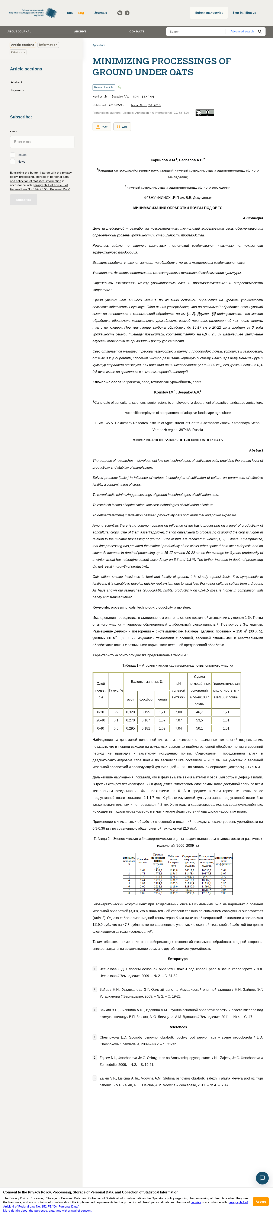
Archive (80, 31)
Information (48, 44)
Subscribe (23, 199)
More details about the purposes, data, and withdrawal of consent (47, 1210)
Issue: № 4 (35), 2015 (146, 105)
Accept (261, 1201)
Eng (81, 13)
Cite (125, 126)
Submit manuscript (209, 12)
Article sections (22, 44)
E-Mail (14, 131)
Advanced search (242, 31)
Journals (100, 12)
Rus (70, 13)
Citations (18, 52)
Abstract (16, 82)
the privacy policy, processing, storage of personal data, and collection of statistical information (41, 176)
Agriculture (99, 45)
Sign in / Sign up (244, 12)
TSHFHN (148, 96)
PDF (105, 126)
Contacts (136, 31)
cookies (196, 1202)
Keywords (17, 90)
